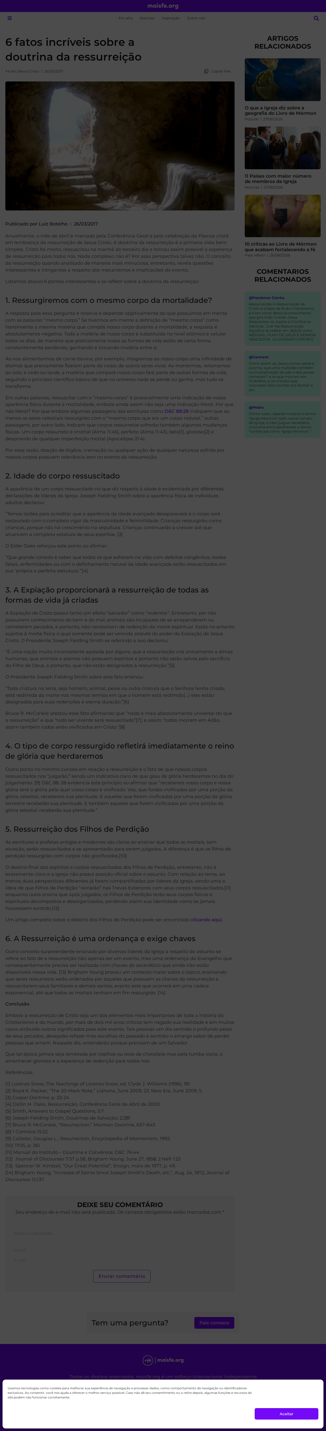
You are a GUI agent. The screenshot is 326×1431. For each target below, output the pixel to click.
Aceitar (286, 1413)
